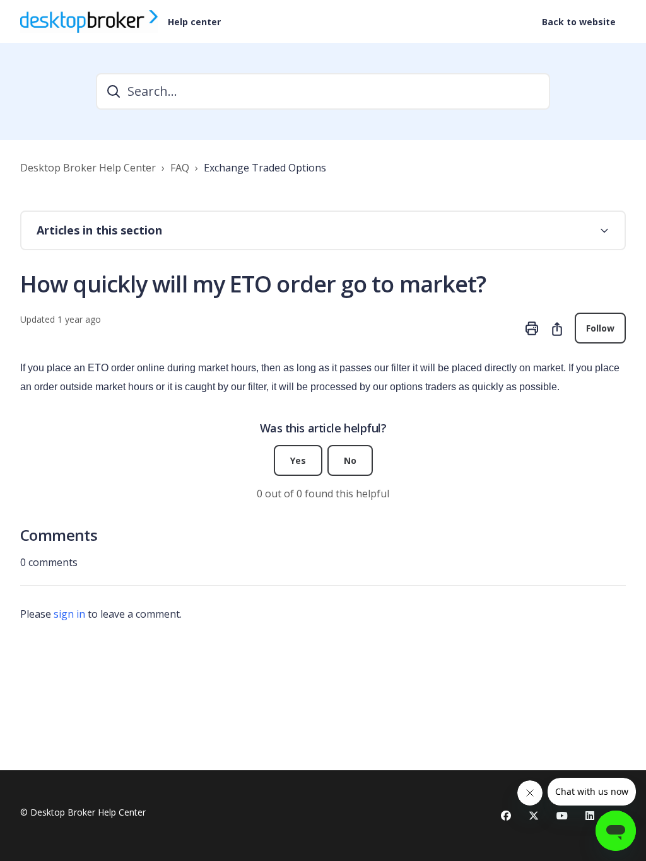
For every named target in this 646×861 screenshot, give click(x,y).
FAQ (179, 168)
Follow (600, 328)
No (350, 460)
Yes (298, 460)
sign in (69, 614)
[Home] (89, 21)
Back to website (579, 22)
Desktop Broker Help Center (88, 168)
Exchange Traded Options (265, 168)
